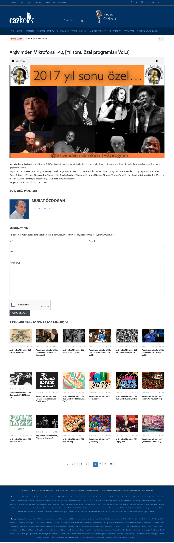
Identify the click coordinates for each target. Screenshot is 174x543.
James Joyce (111, 526)
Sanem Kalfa (90, 534)
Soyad (92, 241)
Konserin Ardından (109, 508)
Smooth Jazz (99, 512)
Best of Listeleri (143, 497)
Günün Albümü (70, 504)
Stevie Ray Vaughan (152, 534)
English (80, 501)
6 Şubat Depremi (27, 497)
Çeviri (41, 501)
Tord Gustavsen (84, 537)
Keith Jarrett (32, 530)
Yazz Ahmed (132, 537)
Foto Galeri (62, 3)
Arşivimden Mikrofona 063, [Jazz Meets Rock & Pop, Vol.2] (153, 352)
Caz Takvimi (129, 31)
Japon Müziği (43, 508)
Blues (48, 3)
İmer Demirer (82, 526)
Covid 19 (47, 501)
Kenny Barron (41, 530)
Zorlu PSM (152, 512)
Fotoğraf (144, 501)
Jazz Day (51, 508)
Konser (87, 508)
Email (12, 251)
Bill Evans (138, 519)
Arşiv (127, 497)
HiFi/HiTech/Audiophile (110, 504)
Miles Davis (136, 530)
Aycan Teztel (81, 519)
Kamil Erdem (14, 530)
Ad (11, 241)
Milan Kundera (127, 530)
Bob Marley (155, 519)
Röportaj (91, 512)
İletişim (29, 3)
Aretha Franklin (60, 519)
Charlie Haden (39, 523)
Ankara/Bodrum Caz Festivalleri (115, 497)
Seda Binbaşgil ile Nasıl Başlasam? (105, 534)
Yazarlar (64, 31)
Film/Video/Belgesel (117, 501)
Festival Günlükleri (95, 501)
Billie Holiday (146, 519)
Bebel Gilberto (129, 519)
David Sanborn (74, 523)
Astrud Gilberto (71, 519)
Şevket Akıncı (141, 534)
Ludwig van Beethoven (104, 530)
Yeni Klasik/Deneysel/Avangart (137, 512)
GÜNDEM (41, 31)
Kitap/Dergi (59, 508)
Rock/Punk (84, 512)
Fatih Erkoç (156, 523)
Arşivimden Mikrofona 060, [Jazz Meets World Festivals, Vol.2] (74, 399)
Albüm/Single (99, 497)
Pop (51, 512)
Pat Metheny (53, 534)
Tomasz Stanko (64, 537)
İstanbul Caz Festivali (151, 504)
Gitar (33, 504)
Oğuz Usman (33, 534)
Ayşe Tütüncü (100, 519)
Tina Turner (55, 537)
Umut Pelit (102, 537)
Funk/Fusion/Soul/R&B (155, 501)
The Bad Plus (46, 537)
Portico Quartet (72, 534)
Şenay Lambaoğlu (130, 534)
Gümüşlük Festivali (58, 504)
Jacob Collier (92, 526)
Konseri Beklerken (96, 508)
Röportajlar (115, 31)
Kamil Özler (23, 530)
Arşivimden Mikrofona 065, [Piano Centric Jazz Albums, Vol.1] (100, 352)
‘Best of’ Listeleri (79, 31)
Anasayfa (13, 3)
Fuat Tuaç (27, 526)
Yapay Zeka (123, 512)
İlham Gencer (73, 526)
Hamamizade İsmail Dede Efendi (57, 526)
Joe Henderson (127, 526)
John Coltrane (137, 526)
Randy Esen (81, 534)
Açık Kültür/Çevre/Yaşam (41, 497)
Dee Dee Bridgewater (87, 523)
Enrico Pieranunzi (135, 523)
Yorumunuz (15, 263)
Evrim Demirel (146, 523)
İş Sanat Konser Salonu (136, 504)
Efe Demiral (98, 523)
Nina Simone (155, 530)
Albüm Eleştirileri (98, 31)
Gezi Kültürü (27, 504)
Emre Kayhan (125, 523)
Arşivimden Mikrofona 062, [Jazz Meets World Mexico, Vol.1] (20, 395)
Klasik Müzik (39, 3)
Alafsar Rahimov (38, 519)
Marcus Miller (117, 530)
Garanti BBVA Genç (16, 504)
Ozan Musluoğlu (43, 534)
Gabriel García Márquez (38, 526)
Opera (47, 512)
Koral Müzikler (120, 508)
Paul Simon (62, 534)
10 (105, 464)
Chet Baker (48, 523)
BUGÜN (20, 31)
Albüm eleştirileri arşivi (36, 39)
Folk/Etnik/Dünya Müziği (133, 501)
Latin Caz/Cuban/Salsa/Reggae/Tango (138, 508)
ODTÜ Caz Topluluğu (21, 534)
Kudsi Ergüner (71, 530)
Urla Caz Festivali (109, 512)
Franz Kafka (19, 526)
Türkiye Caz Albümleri (147, 31)
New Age (27, 512)
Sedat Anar (119, 534)
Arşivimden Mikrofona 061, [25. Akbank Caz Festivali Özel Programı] (47, 399)
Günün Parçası (92, 504)
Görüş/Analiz (41, 504)
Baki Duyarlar (109, 519)
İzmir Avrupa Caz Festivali (30, 508)
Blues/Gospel (153, 497)
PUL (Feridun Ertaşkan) (60, 512)
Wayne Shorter (123, 537)
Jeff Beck (118, 526)
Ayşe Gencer (90, 519)
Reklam (21, 3)
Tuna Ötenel (94, 537)
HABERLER (30, 31)
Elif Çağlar (107, 523)
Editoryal (60, 501)
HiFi (53, 3)
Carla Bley (21, 523)
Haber (100, 504)
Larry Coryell (80, 530)
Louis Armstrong (91, 530)
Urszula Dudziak (112, 537)
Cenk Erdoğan (29, 523)
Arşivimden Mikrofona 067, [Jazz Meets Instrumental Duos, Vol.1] (47, 352)
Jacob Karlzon (101, 526)
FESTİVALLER (52, 31)
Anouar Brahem (49, 519)
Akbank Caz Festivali (76, 497)
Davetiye (53, 501)
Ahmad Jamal (28, 519)
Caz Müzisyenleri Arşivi (24, 501)
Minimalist (154, 508)
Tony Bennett (74, 537)
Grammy (48, 504)
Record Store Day (74, 512)
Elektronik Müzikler (70, 501)
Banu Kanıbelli (119, 519)
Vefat (117, 512)
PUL (12, 31)
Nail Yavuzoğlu (145, 530)
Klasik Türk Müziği (78, 508)
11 (111, 464)
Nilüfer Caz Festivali (37, 512)
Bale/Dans (133, 497)
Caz (159, 497)
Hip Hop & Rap (123, 504)
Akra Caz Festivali (88, 497)
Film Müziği (106, 501)
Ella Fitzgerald (115, 523)
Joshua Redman (157, 526)
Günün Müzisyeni (81, 504)
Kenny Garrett (50, 530)
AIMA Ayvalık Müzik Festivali (60, 497)
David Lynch (65, 523)
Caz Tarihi (35, 501)
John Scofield (147, 526)
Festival (86, 501)
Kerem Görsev (61, 530)
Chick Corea (56, 523)
